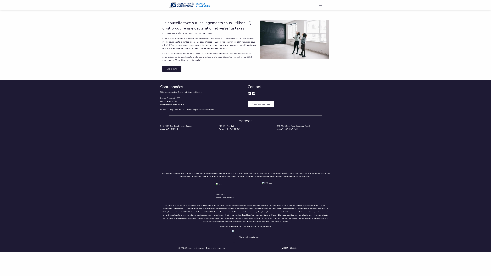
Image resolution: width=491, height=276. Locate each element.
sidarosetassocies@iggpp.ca (172, 104)
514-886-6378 (170, 101)
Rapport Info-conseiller (225, 197)
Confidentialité (249, 226)
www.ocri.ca (220, 194)
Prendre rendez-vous (261, 104)
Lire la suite (171, 68)
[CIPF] (268, 186)
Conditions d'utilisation (230, 226)
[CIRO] (237, 186)
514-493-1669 (173, 98)
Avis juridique (264, 226)
